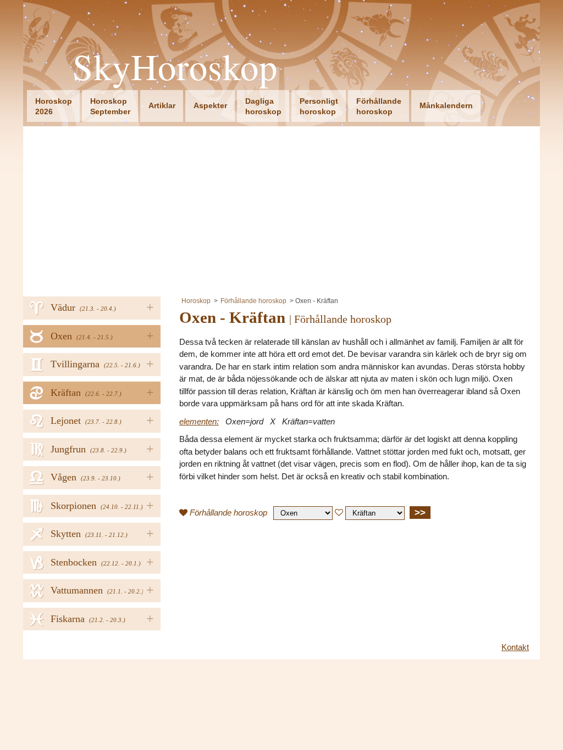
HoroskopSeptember (110, 106)
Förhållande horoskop (253, 301)
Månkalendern (446, 105)
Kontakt (515, 647)
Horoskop (196, 301)
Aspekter (210, 105)
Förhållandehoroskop (378, 106)
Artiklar (161, 105)
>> (420, 512)
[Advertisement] (281, 209)
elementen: (199, 421)
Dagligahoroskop (263, 106)
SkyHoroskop (175, 66)
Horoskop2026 (53, 106)
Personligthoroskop (319, 106)
